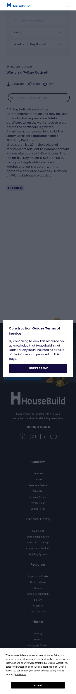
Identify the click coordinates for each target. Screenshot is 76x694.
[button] (68, 5)
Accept (38, 685)
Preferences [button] (20, 674)
